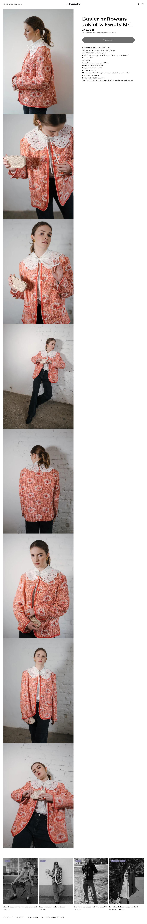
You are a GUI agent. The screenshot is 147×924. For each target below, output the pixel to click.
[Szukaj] (139, 4)
